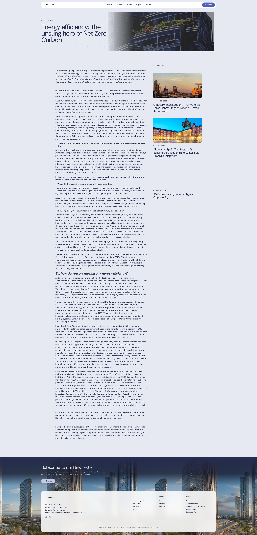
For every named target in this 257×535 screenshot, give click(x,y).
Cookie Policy (191, 509)
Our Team (136, 504)
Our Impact (137, 506)
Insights (162, 506)
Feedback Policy (192, 512)
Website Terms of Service (195, 506)
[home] (49, 4)
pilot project (113, 331)
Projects (162, 504)
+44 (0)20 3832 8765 (53, 504)
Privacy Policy (191, 501)
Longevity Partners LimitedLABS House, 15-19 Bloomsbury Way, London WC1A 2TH (65, 511)
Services (162, 501)
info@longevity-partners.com (56, 507)
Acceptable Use (192, 504)
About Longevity (139, 501)
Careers (135, 509)
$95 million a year (96, 231)
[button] (109, 4)
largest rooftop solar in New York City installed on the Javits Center (86, 394)
